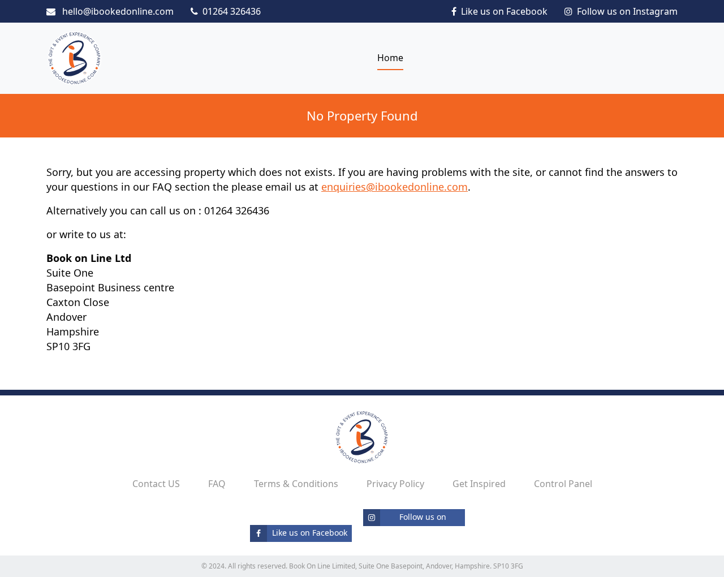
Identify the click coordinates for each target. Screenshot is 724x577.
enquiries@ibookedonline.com (394, 186)
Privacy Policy (395, 483)
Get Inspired (479, 483)
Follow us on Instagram (627, 11)
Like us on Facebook (504, 11)
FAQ (217, 483)
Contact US (156, 483)
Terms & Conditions (296, 483)
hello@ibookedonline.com (117, 11)
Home (390, 57)
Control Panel (563, 483)
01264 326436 (231, 11)
